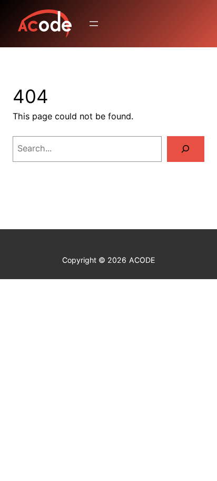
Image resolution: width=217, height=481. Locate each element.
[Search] (185, 149)
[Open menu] (93, 23)
